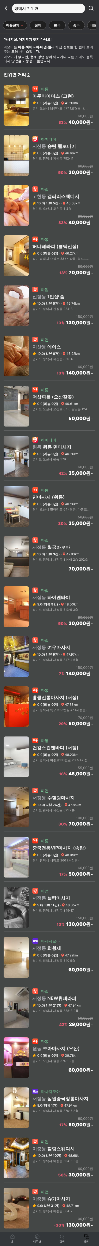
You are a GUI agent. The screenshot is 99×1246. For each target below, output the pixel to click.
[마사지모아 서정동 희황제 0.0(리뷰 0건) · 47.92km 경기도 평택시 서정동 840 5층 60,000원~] (49, 980)
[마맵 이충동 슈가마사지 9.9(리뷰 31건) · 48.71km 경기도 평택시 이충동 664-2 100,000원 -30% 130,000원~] (49, 1231)
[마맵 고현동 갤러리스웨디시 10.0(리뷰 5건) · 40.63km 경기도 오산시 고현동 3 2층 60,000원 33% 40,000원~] (49, 228)
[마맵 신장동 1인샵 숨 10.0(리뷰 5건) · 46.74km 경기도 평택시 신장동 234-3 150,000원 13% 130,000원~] (49, 329)
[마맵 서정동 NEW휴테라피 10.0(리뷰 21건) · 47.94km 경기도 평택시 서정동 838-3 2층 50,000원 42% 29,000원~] (49, 1030)
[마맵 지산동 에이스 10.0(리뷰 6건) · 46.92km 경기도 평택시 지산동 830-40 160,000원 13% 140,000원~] (49, 379)
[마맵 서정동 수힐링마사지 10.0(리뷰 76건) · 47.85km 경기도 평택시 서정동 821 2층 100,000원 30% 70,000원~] (49, 830)
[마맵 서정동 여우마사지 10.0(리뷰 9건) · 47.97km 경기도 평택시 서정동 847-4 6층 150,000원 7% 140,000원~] (49, 679)
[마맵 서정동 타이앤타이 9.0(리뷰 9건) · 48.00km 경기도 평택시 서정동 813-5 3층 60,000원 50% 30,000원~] (49, 629)
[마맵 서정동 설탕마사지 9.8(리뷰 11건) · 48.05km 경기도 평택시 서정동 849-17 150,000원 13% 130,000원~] (49, 930)
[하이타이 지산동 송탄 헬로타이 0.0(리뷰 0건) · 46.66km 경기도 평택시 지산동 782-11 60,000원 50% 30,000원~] (49, 178)
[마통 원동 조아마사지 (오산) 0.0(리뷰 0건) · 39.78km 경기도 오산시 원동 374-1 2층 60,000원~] (49, 1080)
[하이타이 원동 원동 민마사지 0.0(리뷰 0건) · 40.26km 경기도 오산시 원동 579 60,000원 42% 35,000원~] (49, 479)
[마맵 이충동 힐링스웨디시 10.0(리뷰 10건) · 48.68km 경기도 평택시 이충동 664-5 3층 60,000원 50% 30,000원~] (49, 1181)
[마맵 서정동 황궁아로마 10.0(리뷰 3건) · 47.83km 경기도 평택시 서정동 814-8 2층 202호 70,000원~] (49, 579)
